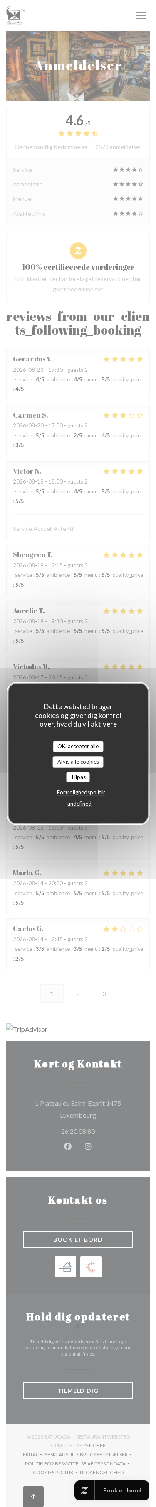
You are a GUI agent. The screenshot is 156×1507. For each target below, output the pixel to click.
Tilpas (78, 777)
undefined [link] (79, 803)
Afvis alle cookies (78, 761)
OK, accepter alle (78, 746)
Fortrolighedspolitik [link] (81, 792)
